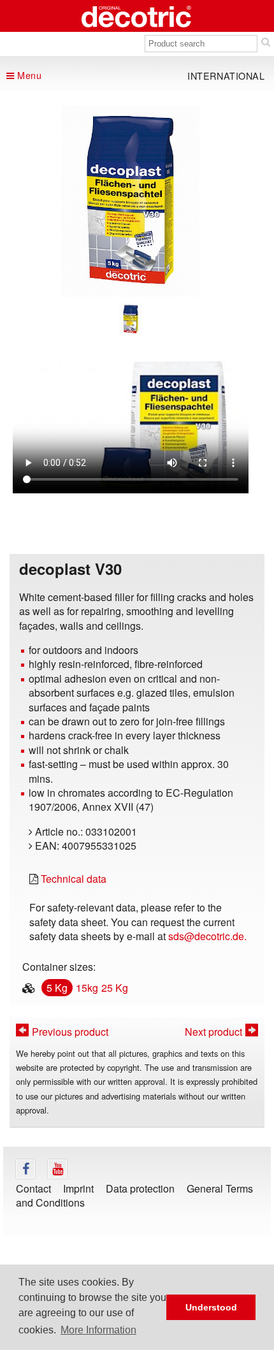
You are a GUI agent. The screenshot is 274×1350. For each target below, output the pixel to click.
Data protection (140, 1188)
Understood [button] (211, 1307)
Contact (33, 1188)
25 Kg (114, 987)
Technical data (73, 878)
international (226, 75)
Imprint (78, 1188)
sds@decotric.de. (207, 936)
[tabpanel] (131, 201)
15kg (87, 987)
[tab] (130, 319)
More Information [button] (98, 1330)
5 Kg (57, 987)
